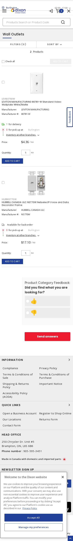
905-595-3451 (32, 451)
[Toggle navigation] (4, 10)
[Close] (63, 477)
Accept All (33, 517)
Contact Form (12, 425)
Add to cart (12, 160)
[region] (33, 505)
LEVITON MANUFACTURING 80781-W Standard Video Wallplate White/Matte (31, 103)
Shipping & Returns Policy (16, 385)
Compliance (10, 368)
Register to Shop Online (55, 413)
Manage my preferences (34, 527)
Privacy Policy (48, 368)
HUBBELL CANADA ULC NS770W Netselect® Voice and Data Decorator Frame (35, 204)
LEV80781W (8, 98)
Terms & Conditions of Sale (18, 376)
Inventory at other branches (21, 134)
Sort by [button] (53, 44)
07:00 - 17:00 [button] (61, 7)
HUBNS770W (9, 199)
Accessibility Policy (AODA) (15, 394)
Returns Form (48, 419)
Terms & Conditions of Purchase (54, 376)
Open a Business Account (19, 413)
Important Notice (50, 383)
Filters (17, 44)
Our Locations (12, 419)
